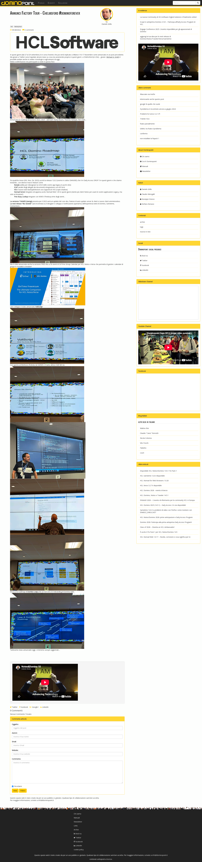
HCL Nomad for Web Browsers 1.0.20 (154, 480)
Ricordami (18, 786)
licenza (109, 859)
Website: (15, 750)
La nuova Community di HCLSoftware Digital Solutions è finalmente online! (168, 17)
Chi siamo (145, 156)
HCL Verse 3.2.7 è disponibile (151, 485)
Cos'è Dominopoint (149, 161)
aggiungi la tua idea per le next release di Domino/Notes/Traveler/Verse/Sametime (155, 37)
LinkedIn (45, 707)
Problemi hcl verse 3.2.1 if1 (150, 114)
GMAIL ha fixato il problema (150, 129)
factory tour (18, 26)
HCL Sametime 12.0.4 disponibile (152, 476)
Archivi (76, 830)
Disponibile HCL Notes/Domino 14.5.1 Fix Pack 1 (158, 471)
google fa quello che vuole (150, 104)
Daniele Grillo (146, 189)
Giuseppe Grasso (148, 199)
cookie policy (79, 849)
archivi (142, 222)
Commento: (16, 759)
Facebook (24, 707)
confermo (144, 133)
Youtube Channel (144, 326)
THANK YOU (145, 119)
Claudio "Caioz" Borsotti (149, 433)
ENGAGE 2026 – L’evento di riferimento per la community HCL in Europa (167, 500)
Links (76, 826)
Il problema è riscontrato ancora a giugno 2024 (158, 109)
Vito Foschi (144, 443)
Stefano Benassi (147, 204)
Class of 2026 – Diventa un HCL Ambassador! (157, 527)
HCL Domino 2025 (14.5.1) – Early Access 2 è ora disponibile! (163, 505)
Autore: (14, 733)
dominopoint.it (18, 3)
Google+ (35, 707)
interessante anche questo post (152, 99)
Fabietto (143, 448)
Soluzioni (62, 3)
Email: (14, 741)
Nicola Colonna (146, 438)
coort (142, 453)
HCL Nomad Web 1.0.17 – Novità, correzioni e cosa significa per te (165, 537)
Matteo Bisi (144, 428)
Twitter (14, 707)
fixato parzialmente (147, 124)
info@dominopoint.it (46, 800)
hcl (12, 26)
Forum (41, 3)
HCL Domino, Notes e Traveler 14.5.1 (154, 495)
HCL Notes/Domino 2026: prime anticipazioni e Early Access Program (166, 517)
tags (141, 227)
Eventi (51, 3)
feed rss (144, 256)
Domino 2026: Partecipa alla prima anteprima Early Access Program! (166, 522)
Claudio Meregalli (148, 194)
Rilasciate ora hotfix (147, 94)
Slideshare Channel (145, 281)
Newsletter (146, 171)
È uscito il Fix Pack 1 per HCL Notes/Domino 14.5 (158, 532)
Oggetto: (15, 724)
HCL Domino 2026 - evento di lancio (154, 490)
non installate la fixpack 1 (149, 138)
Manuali (145, 166)
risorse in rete (145, 232)
